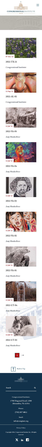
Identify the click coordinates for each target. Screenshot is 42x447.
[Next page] (23, 355)
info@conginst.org (21, 421)
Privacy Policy (21, 428)
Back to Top (21, 369)
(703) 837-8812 (21, 412)
